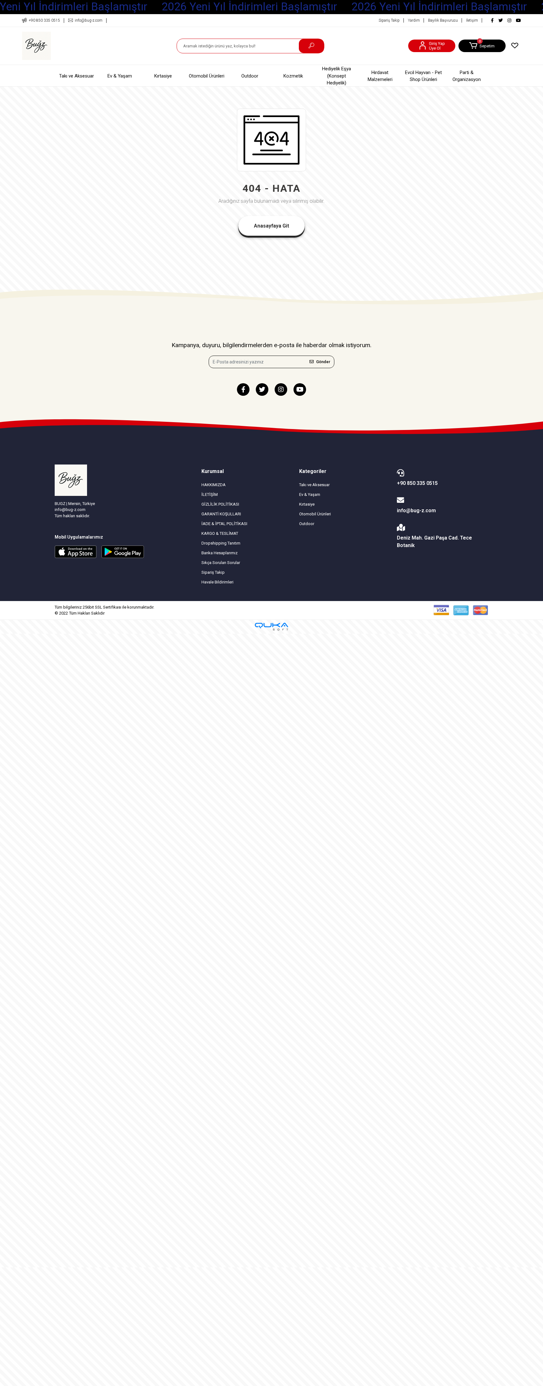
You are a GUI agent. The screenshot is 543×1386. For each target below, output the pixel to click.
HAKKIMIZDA (213, 484)
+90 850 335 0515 (417, 483)
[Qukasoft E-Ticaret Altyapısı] (271, 627)
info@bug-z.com (416, 510)
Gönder (323, 361)
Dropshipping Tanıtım (220, 543)
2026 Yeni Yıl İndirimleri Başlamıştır (249, 6)
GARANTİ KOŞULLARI (221, 514)
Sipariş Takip (389, 20)
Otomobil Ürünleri (206, 76)
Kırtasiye (163, 76)
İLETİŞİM (209, 494)
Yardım (414, 20)
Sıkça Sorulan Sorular (220, 562)
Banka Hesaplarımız (219, 553)
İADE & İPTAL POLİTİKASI (224, 523)
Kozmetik (293, 76)
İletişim (472, 20)
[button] (482, 46)
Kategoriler (312, 471)
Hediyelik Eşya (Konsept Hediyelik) (336, 76)
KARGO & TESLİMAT (219, 533)
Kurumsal (212, 471)
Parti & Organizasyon (466, 76)
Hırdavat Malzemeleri (380, 76)
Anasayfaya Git (271, 226)
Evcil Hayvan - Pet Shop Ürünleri (423, 76)
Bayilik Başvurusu (443, 20)
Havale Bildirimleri (217, 582)
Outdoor (249, 76)
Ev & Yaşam (119, 76)
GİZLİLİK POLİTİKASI (220, 504)
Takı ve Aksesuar (76, 76)
